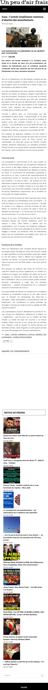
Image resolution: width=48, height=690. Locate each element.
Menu (4, 9)
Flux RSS (24, 687)
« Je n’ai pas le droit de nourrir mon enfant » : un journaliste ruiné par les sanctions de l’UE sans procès (23, 537)
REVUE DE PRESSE (14, 412)
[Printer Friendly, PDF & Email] (8, 341)
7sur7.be (11, 57)
